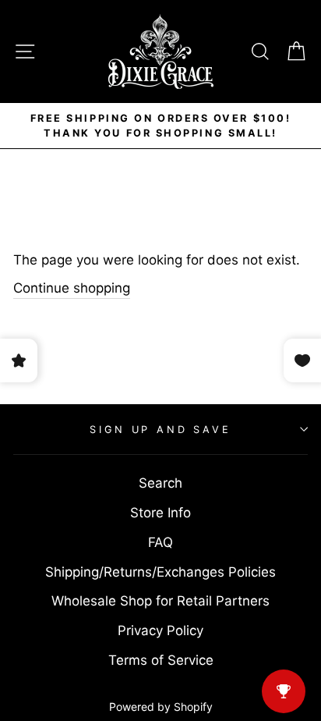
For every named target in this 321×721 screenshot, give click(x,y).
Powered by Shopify (161, 706)
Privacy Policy (160, 630)
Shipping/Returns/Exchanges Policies (160, 572)
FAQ (160, 542)
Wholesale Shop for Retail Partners (160, 601)
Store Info (160, 512)
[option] (160, 125)
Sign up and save (160, 429)
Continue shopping (71, 288)
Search (160, 483)
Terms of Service (160, 660)
